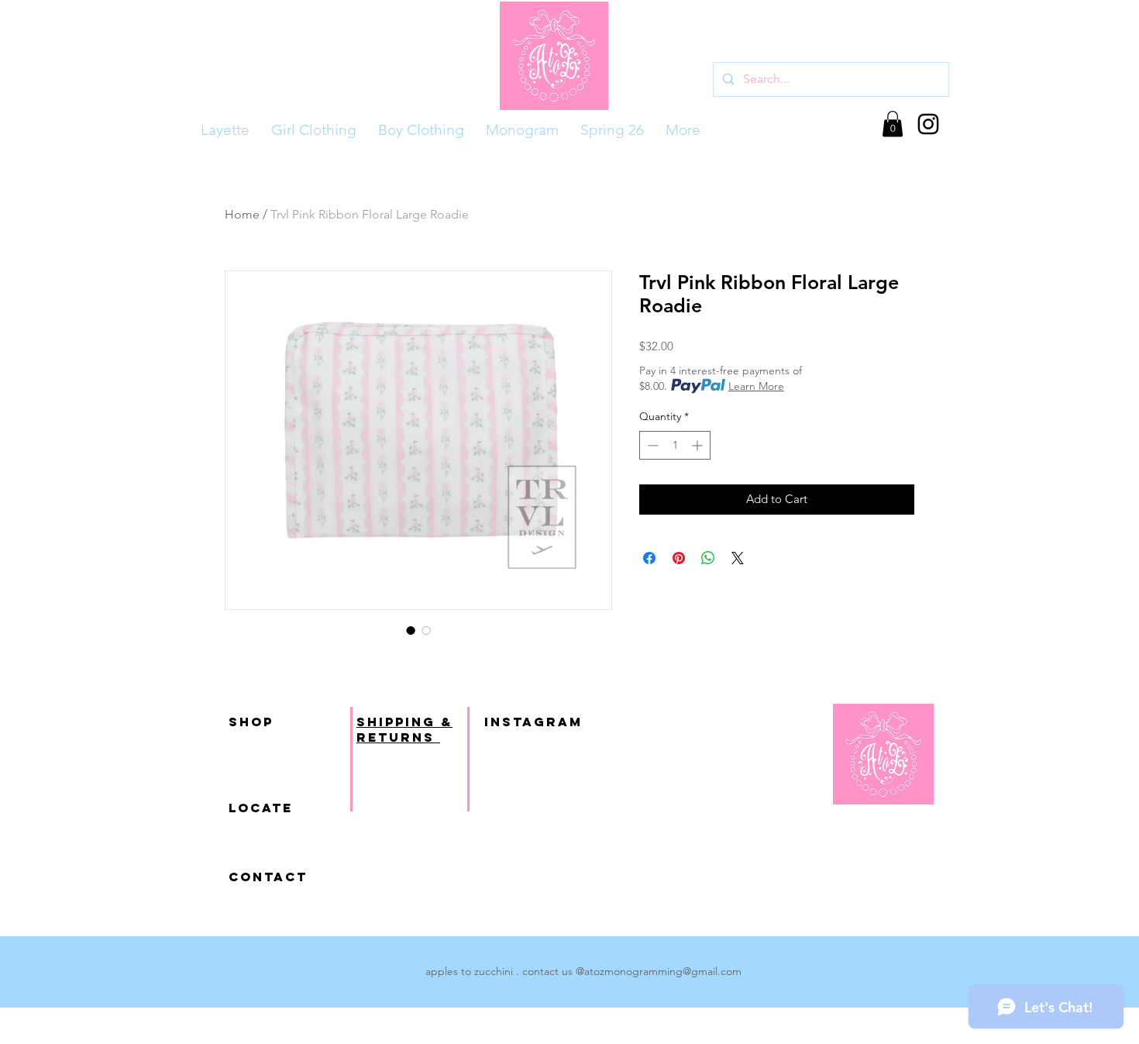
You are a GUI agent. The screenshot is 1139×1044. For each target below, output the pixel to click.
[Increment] (698, 445)
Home (242, 214)
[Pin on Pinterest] (678, 558)
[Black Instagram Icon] (928, 124)
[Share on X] (737, 558)
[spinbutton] (675, 445)
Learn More (756, 386)
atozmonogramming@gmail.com (663, 971)
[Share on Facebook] (649, 558)
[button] (892, 123)
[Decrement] (651, 445)
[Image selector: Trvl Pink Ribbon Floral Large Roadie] (410, 630)
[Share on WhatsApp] (708, 558)
